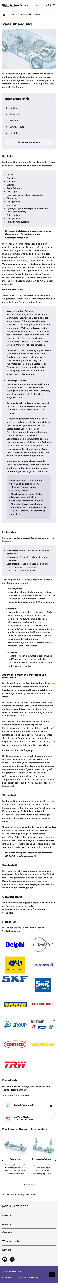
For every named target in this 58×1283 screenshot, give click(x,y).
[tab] (24, 1184)
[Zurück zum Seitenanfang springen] (52, 1274)
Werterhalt (15, 120)
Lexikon (12, 14)
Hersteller (15, 133)
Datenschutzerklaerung (28, 1278)
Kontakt (6, 1249)
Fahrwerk (21, 14)
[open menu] (54, 5)
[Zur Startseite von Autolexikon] (15, 5)
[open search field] (49, 5)
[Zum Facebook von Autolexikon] (12, 1259)
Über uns (7, 1232)
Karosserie (50, 683)
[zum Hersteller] (15, 945)
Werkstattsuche (11, 1241)
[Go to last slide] (3, 1161)
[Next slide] (55, 1161)
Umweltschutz (17, 126)
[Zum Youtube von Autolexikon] (4, 1259)
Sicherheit (15, 114)
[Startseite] (4, 14)
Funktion (14, 108)
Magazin (7, 1224)
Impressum (7, 1278)
